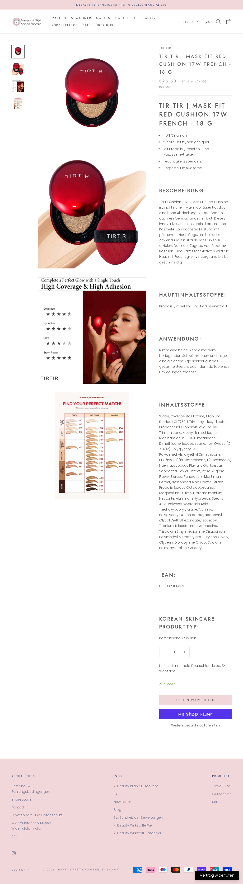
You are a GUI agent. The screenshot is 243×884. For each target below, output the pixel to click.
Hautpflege (126, 18)
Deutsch (186, 22)
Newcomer (81, 18)
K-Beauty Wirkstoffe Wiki (133, 825)
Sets (215, 801)
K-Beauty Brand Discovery (136, 786)
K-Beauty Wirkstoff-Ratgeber (137, 833)
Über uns (104, 25)
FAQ (117, 794)
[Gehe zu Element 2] (18, 69)
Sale (87, 25)
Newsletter (122, 801)
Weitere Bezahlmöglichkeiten (195, 725)
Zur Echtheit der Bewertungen (138, 817)
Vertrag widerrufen (217, 875)
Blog (117, 809)
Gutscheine (222, 794)
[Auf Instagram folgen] (13, 853)
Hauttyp (150, 18)
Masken (103, 18)
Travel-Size (221, 786)
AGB (15, 836)
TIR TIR (165, 48)
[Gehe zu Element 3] (18, 86)
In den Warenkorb (195, 700)
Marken (59, 18)
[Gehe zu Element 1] (18, 51)
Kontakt (17, 807)
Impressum (21, 799)
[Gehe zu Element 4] (18, 103)
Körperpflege (65, 25)
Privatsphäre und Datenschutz (37, 815)
